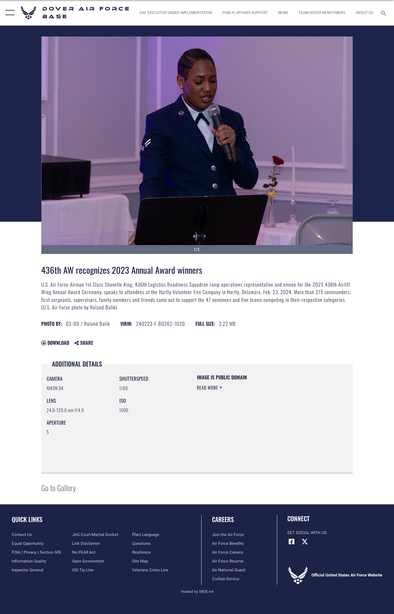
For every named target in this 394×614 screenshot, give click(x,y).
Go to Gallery (58, 487)
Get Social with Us (307, 532)
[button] (8, 12)
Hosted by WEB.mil (197, 591)
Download (57, 342)
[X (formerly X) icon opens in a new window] (305, 542)
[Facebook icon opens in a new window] (291, 542)
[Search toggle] (384, 13)
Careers (223, 519)
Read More (208, 387)
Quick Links (27, 519)
